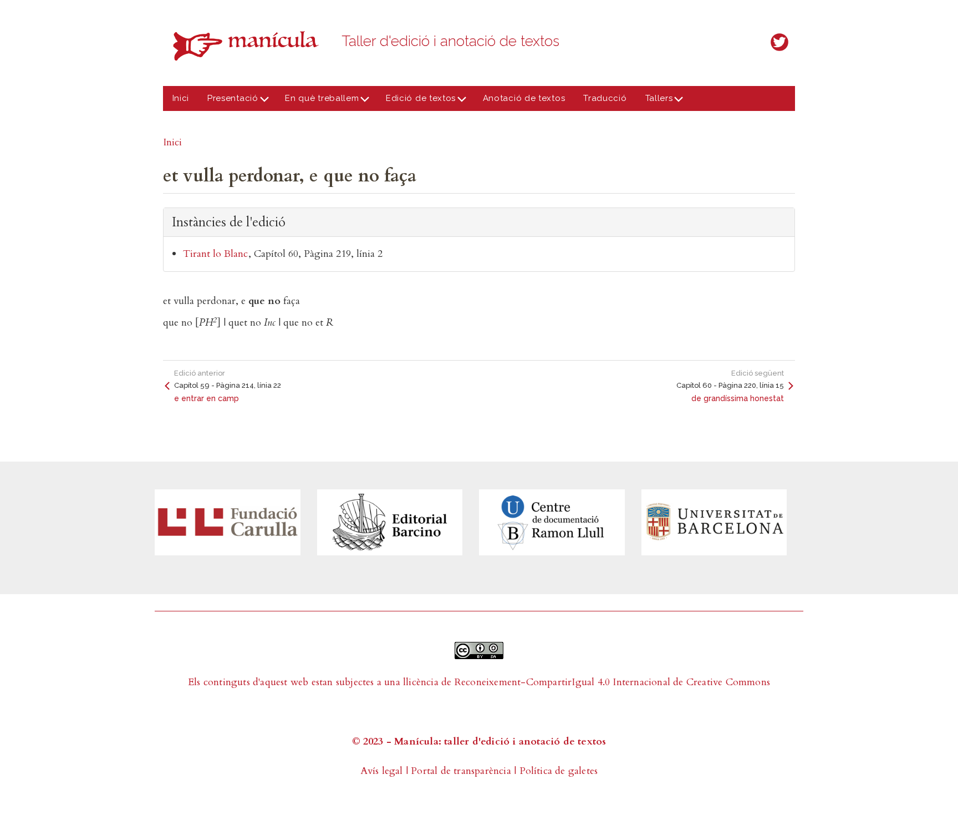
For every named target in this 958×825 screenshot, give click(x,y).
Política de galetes (558, 771)
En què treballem (317, 102)
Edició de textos (416, 102)
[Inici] (248, 46)
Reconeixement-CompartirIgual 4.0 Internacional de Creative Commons (612, 682)
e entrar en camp (206, 398)
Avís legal (381, 771)
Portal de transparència (461, 771)
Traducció (604, 98)
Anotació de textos (524, 98)
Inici (181, 98)
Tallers (654, 102)
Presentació (228, 102)
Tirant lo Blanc (215, 254)
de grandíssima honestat (737, 398)
